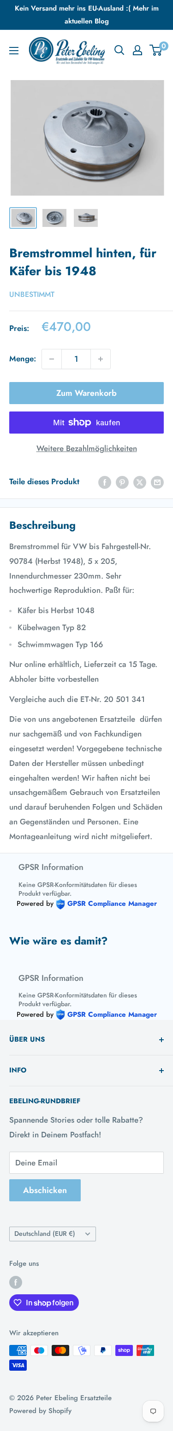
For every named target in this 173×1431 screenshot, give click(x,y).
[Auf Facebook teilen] (104, 482)
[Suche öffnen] (119, 50)
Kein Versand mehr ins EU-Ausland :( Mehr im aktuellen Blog (87, 14)
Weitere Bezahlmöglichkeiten (86, 448)
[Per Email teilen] (157, 482)
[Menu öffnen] (13, 50)
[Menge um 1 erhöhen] (100, 359)
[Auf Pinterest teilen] (122, 482)
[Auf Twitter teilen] (139, 482)
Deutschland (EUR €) (44, 1233)
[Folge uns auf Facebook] (15, 1282)
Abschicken (45, 1190)
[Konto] (137, 50)
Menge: (22, 358)
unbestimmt (31, 294)
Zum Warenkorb (86, 393)
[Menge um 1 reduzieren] (51, 359)
